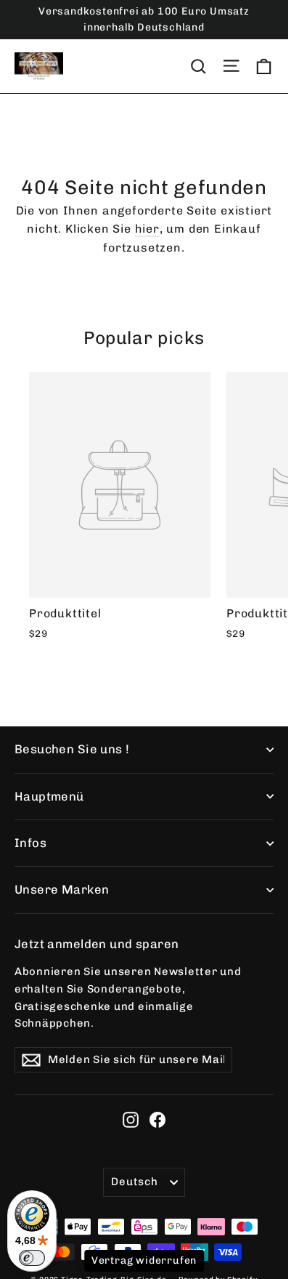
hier (147, 229)
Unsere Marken (62, 889)
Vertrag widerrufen (144, 1260)
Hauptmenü (49, 796)
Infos (30, 842)
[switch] (32, 1258)
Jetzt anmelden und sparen (97, 944)
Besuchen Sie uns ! (72, 749)
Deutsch (134, 1181)
